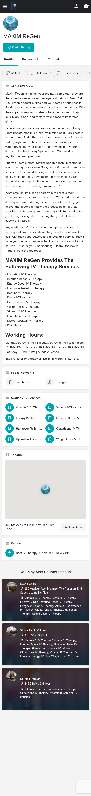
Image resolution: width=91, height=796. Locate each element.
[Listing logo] (10, 23)
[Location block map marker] (45, 489)
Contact (53, 59)
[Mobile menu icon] (5, 6)
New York (57, 358)
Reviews (30, 59)
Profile (9, 59)
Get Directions (73, 527)
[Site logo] (15, 6)
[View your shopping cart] (86, 6)
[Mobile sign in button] (76, 6)
